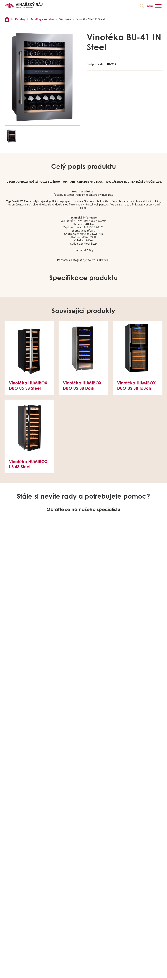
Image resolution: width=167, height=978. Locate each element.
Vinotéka (65, 19)
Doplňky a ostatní (42, 19)
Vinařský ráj (7, 19)
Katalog (20, 19)
